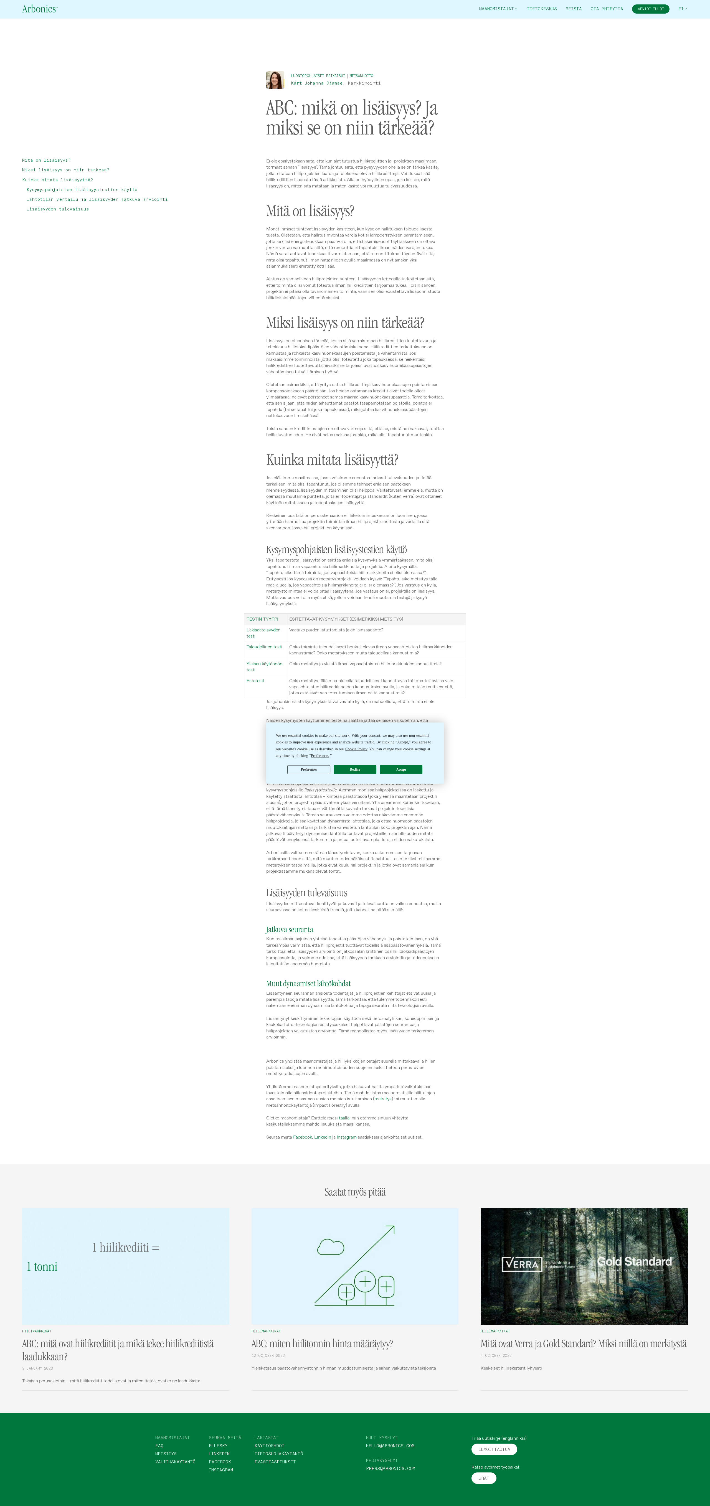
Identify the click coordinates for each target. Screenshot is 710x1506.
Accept (401, 769)
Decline (355, 769)
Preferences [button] (320, 756)
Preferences (309, 769)
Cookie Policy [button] (356, 749)
